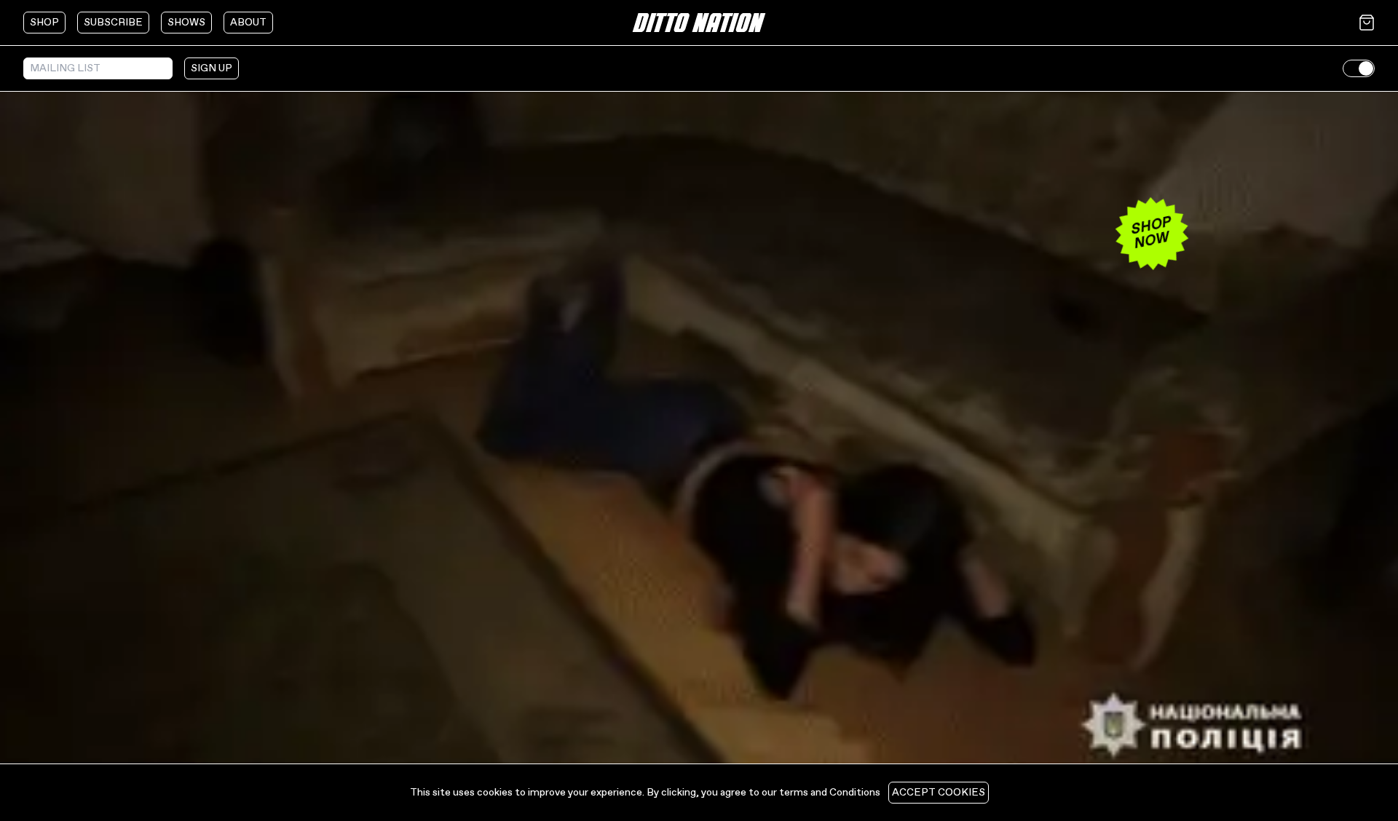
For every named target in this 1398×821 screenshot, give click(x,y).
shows (186, 22)
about (248, 22)
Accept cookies (938, 792)
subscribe (113, 22)
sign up (211, 68)
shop (44, 22)
